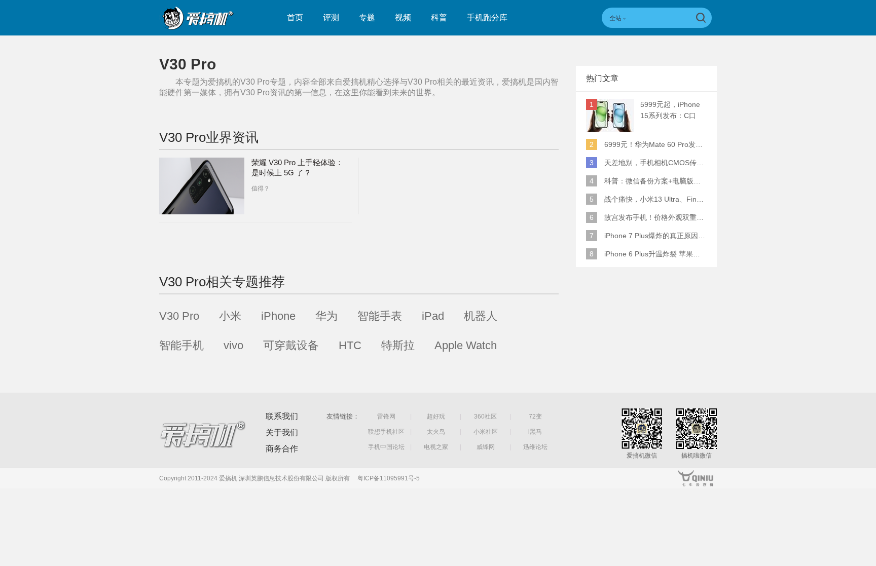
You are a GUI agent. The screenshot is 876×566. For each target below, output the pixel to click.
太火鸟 (436, 431)
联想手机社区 (386, 431)
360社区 (485, 416)
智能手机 (181, 345)
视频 (403, 17)
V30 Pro (179, 316)
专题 (367, 17)
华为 (326, 316)
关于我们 (282, 432)
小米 (230, 316)
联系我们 (282, 416)
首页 (295, 17)
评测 (331, 17)
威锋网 (486, 446)
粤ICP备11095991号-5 (388, 478)
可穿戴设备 (291, 345)
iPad (433, 316)
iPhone (278, 316)
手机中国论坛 (386, 446)
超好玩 (436, 416)
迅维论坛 (535, 446)
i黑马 (535, 431)
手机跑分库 (487, 17)
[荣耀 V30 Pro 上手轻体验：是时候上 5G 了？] (201, 186)
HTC (350, 345)
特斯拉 (398, 345)
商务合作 (282, 448)
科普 (439, 17)
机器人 (480, 316)
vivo (233, 345)
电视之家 (436, 446)
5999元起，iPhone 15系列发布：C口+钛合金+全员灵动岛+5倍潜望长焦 (672, 110)
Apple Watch (465, 345)
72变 (535, 416)
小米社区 (485, 431)
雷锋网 (386, 416)
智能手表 (379, 316)
